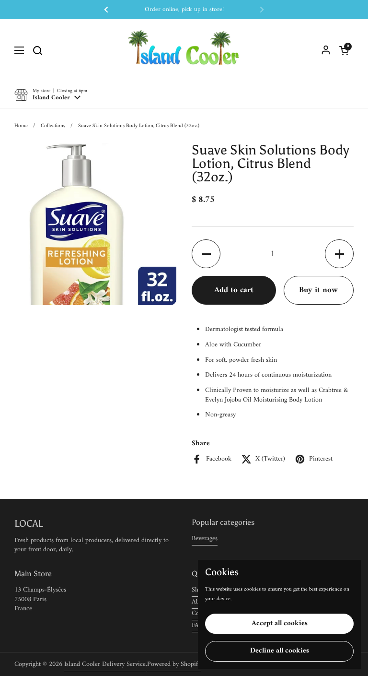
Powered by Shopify (174, 664)
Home (21, 125)
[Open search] (37, 50)
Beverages (205, 539)
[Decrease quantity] (206, 253)
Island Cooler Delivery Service (105, 664)
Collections (53, 125)
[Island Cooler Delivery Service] (184, 50)
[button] (344, 50)
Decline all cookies (279, 650)
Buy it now (318, 290)
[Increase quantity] (339, 253)
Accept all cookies (280, 623)
